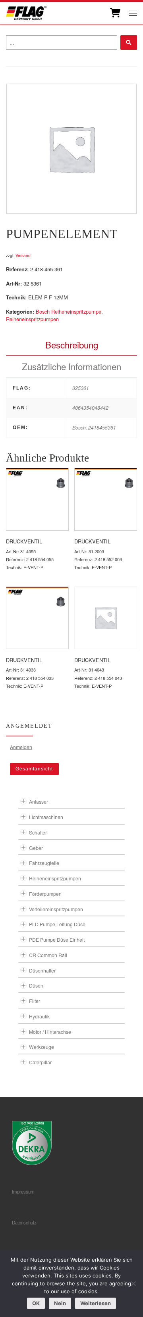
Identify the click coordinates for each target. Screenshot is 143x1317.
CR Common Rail (48, 955)
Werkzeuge (41, 1046)
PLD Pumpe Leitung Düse (57, 924)
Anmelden (21, 747)
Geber (36, 847)
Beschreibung (71, 344)
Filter (34, 1000)
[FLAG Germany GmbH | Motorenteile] (26, 12)
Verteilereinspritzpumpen (56, 909)
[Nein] (133, 1283)
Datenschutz (24, 1222)
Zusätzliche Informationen (71, 366)
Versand (23, 255)
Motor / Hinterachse (50, 1031)
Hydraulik (39, 1016)
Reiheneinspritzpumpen (32, 319)
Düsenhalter (42, 970)
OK (36, 1303)
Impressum (23, 1191)
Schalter (38, 832)
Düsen (36, 985)
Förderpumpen (45, 893)
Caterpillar (40, 1062)
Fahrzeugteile (44, 862)
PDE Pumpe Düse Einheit (57, 939)
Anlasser (38, 801)
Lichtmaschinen (46, 817)
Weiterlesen (95, 1303)
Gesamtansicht (34, 769)
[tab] (71, 344)
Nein (60, 1303)
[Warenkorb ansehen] (114, 13)
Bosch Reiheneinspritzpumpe (68, 311)
